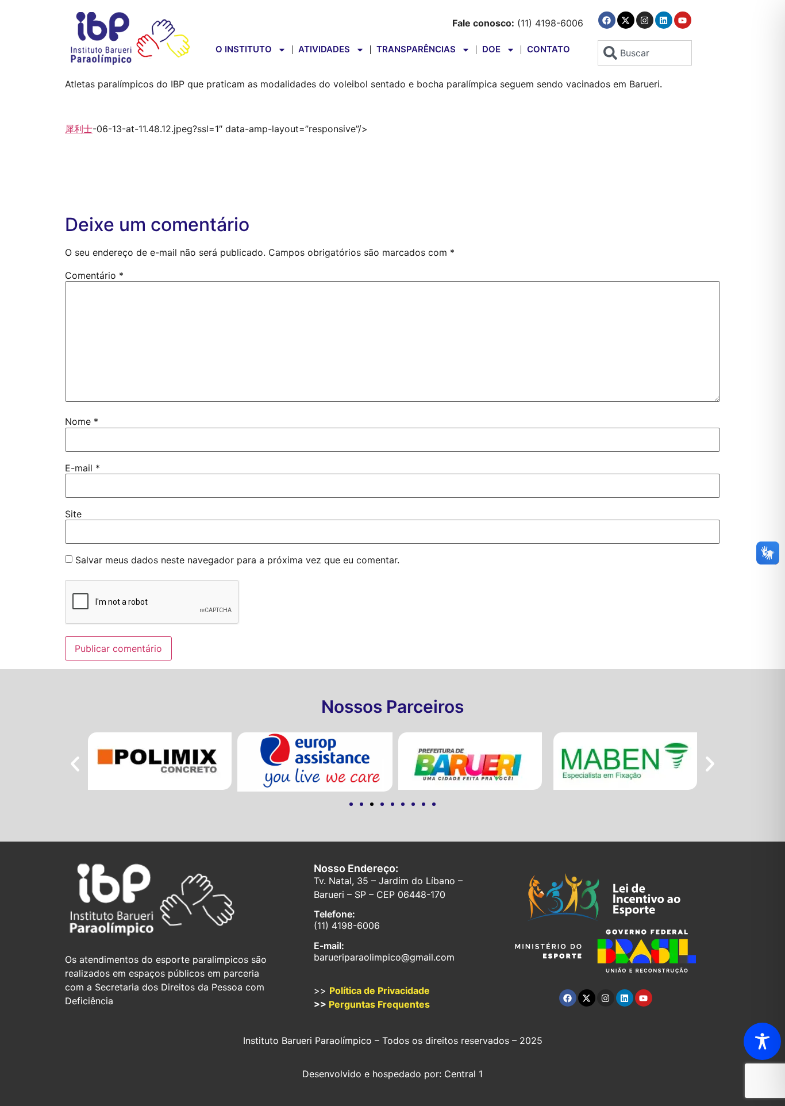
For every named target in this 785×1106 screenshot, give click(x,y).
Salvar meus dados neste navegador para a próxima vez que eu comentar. (237, 559)
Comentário (94, 275)
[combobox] (645, 53)
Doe (491, 49)
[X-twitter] (625, 20)
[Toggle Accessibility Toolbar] (762, 1041)
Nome (81, 421)
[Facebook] (606, 20)
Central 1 (463, 1074)
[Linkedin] (663, 20)
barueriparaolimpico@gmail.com (384, 957)
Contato (548, 49)
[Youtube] (682, 20)
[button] (75, 764)
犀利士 (79, 129)
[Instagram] (644, 20)
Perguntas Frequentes (379, 1004)
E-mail (82, 468)
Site (73, 514)
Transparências (416, 49)
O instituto (244, 49)
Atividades (324, 49)
